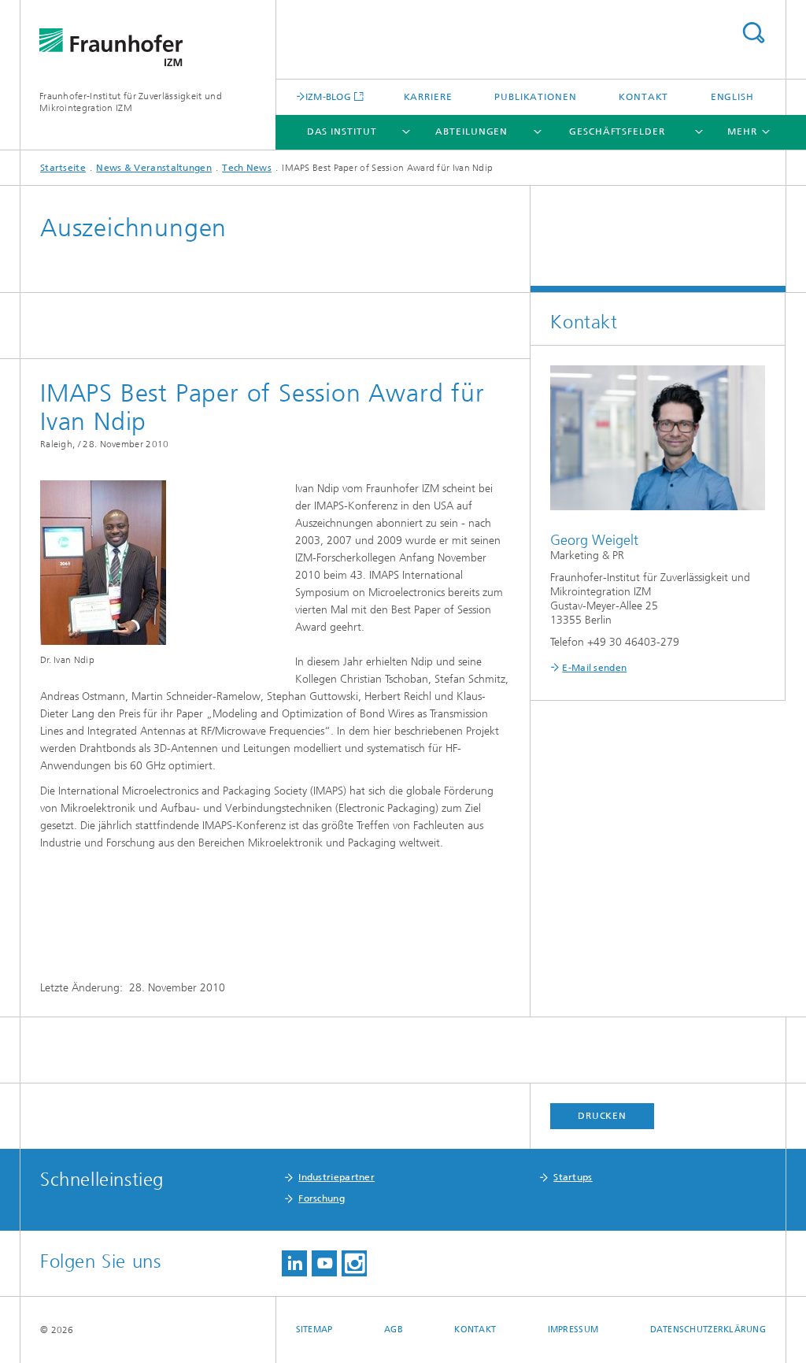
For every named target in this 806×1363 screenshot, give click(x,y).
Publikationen (535, 96)
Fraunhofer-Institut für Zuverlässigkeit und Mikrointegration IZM (130, 102)
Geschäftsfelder (617, 131)
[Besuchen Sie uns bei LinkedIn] (294, 1263)
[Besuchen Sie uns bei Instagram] (354, 1263)
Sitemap (314, 1329)
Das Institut (342, 131)
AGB (393, 1329)
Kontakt (643, 96)
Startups (572, 1177)
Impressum (573, 1329)
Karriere (428, 96)
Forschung (321, 1198)
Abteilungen (471, 131)
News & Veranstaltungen (154, 167)
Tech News (247, 167)
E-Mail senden (594, 667)
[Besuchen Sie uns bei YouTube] (324, 1263)
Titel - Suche (753, 33)
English (732, 96)
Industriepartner (336, 1177)
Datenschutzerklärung (708, 1329)
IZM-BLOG (328, 96)
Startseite (63, 167)
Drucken (602, 1115)
